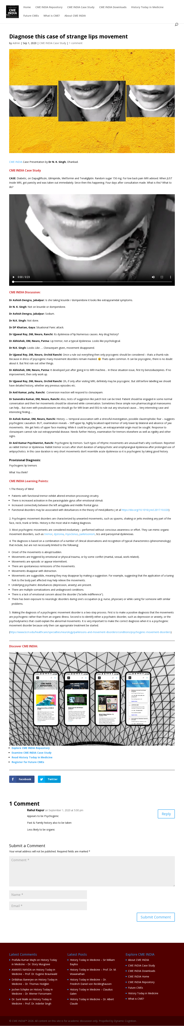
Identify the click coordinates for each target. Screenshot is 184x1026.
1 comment (75, 43)
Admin (16, 43)
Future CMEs (31, 15)
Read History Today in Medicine (32, 757)
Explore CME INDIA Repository (31, 748)
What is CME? (51, 15)
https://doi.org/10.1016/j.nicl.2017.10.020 (145, 510)
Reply (166, 813)
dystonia (59, 534)
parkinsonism (87, 534)
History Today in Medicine (147, 7)
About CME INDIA (75, 15)
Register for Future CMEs (28, 762)
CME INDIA (15, 162)
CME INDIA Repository (49, 7)
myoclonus (71, 534)
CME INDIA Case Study (81, 7)
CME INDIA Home (138, 976)
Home (27, 7)
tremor (48, 534)
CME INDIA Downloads (112, 7)
